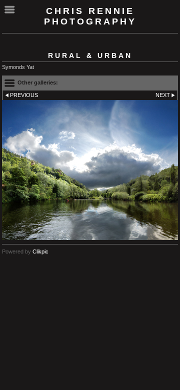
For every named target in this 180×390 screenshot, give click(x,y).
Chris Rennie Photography (90, 16)
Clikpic (40, 251)
